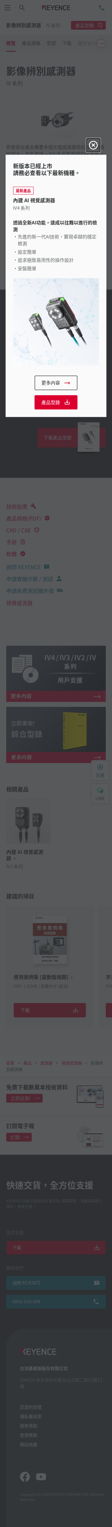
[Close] (93, 145)
